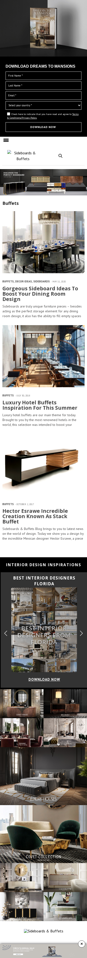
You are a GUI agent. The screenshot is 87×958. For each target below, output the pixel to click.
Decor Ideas (23, 281)
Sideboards (41, 281)
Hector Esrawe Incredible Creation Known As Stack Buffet (35, 516)
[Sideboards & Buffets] (23, 156)
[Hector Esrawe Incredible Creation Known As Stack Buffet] (43, 465)
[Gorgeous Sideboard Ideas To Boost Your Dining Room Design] (43, 242)
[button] (81, 633)
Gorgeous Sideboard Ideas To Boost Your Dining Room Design (40, 293)
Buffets (8, 281)
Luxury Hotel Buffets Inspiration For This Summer (39, 405)
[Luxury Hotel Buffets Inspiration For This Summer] (43, 356)
